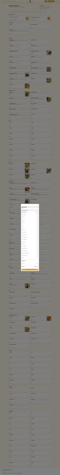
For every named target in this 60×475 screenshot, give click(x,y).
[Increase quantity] (37, 266)
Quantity (23, 266)
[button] (30, 270)
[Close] (37, 205)
